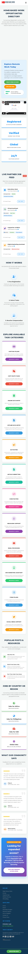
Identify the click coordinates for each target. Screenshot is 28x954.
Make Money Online (7, 891)
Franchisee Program (7, 909)
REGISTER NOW (14, 951)
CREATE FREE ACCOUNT (12, 82)
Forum (4, 907)
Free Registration (8, 926)
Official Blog (5, 899)
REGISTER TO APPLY (14, 359)
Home (4, 905)
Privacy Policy (6, 917)
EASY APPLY (21, 201)
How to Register (7, 913)
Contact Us (5, 915)
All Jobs (4, 893)
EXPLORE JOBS (10, 86)
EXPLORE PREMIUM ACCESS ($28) (14, 870)
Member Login (7, 924)
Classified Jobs (6, 895)
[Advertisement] (14, 43)
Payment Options (7, 911)
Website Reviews (7, 897)
